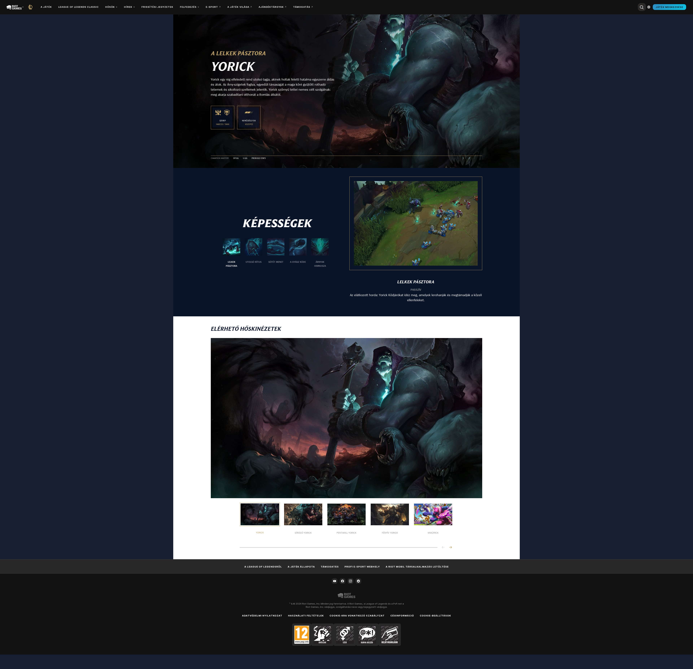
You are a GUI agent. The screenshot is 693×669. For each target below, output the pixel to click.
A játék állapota (301, 566)
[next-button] (450, 547)
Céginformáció (402, 615)
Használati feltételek (306, 615)
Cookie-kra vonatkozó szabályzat (357, 615)
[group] (275, 253)
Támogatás (330, 566)
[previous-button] (443, 547)
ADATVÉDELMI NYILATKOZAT (262, 615)
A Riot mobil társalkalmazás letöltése (417, 566)
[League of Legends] (31, 7)
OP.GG (236, 158)
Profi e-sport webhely (362, 566)
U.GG (245, 158)
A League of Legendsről (263, 566)
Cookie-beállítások (435, 615)
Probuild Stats (259, 158)
